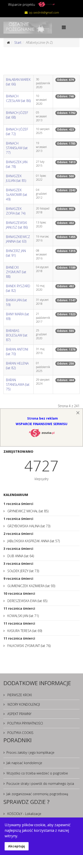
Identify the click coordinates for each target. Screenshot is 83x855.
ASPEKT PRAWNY (18, 714)
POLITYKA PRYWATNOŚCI (24, 723)
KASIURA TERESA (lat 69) (24, 631)
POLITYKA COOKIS (19, 732)
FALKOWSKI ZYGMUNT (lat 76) (28, 645)
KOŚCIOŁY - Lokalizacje (23, 814)
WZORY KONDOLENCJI (23, 704)
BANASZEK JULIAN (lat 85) (16, 178)
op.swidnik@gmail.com (44, 12)
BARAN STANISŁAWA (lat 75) (18, 384)
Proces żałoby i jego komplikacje (30, 752)
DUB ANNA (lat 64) (20, 556)
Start (17, 42)
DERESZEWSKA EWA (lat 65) (26, 601)
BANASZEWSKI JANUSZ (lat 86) (17, 224)
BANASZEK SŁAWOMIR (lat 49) (16, 194)
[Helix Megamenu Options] (64, 27)
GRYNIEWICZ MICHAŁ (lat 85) (27, 511)
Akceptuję (16, 846)
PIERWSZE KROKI (19, 695)
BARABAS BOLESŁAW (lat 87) (16, 335)
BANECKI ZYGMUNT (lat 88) (16, 272)
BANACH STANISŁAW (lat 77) (17, 148)
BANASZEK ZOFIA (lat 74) (15, 210)
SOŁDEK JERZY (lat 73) (22, 571)
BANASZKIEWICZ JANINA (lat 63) (18, 239)
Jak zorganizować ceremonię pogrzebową (37, 794)
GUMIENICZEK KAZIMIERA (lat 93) (30, 586)
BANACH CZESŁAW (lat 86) (18, 98)
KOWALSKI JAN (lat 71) (22, 616)
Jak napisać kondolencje (24, 763)
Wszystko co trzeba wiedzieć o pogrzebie (37, 773)
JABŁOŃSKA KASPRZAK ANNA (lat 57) (33, 541)
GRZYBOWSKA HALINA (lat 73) (28, 526)
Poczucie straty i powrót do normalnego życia (40, 783)
